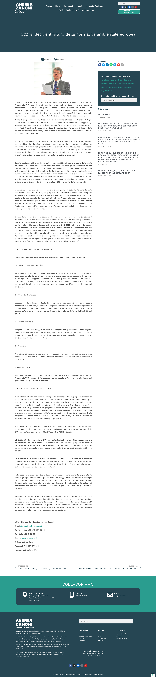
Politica (111, 84)
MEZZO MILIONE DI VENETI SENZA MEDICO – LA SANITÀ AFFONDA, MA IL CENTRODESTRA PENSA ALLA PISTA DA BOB (118, 126)
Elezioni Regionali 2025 (69, 10)
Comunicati (68, 6)
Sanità (124, 84)
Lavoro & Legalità (85, 636)
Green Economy (125, 80)
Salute (118, 84)
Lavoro (104, 84)
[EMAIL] (110, 595)
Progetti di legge (121, 638)
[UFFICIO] (72, 595)
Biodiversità (106, 87)
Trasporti (127, 87)
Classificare (117, 87)
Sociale (131, 84)
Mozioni (118, 636)
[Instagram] (125, 7)
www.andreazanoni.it (29, 538)
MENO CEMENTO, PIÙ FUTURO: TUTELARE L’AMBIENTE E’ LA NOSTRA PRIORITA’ (116, 172)
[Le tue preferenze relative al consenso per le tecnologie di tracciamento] (153, 675)
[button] (99, 64)
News (57, 6)
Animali (113, 80)
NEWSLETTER (129, 11)
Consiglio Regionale (94, 6)
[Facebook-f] (122, 7)
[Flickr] (129, 7)
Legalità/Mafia (107, 91)
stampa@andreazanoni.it (31, 526)
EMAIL (117, 594)
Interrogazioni (121, 634)
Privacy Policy (88, 674)
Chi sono (101, 634)
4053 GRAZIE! (104, 114)
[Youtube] (135, 7)
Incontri (79, 6)
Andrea (49, 6)
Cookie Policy (98, 674)
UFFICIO (79, 594)
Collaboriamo (88, 10)
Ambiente (105, 80)
